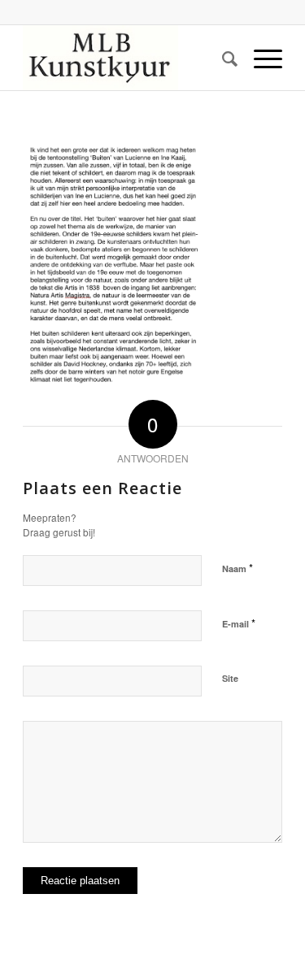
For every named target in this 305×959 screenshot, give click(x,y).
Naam (237, 567)
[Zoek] (221, 57)
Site (230, 678)
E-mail (238, 623)
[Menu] (259, 57)
